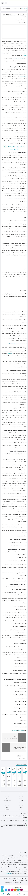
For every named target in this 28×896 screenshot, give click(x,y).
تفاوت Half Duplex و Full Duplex (14, 343)
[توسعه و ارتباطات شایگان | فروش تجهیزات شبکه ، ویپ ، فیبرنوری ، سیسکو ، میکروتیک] (20, 3)
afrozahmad (14, 730)
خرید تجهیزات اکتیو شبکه (18, 58)
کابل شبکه (10, 353)
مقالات (22, 8)
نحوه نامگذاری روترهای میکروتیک (8, 774)
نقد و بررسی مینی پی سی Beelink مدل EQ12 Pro (24, 774)
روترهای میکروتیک (22, 76)
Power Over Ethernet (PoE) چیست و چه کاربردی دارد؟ (14, 774)
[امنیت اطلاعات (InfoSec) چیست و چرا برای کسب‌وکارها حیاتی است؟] (14, 817)
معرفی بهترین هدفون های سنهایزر (19, 774)
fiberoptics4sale (21, 730)
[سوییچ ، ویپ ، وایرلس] (2, 887)
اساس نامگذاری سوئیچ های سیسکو (3, 775)
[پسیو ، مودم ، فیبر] (2, 890)
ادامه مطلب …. (9, 873)
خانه (26, 8)
